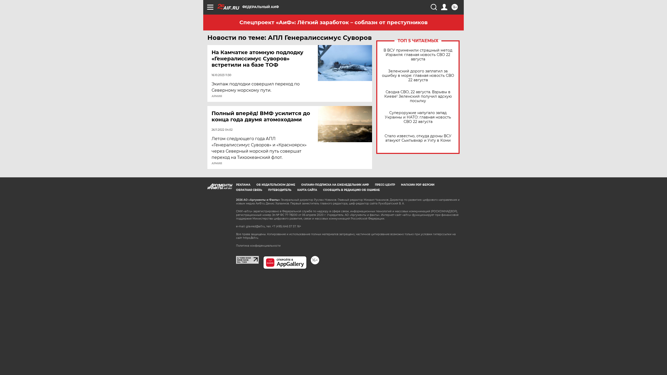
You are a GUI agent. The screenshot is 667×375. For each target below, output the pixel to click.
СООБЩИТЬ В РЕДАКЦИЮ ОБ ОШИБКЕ (351, 190)
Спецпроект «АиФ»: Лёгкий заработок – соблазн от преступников (333, 22)
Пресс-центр (385, 184)
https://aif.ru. (251, 238)
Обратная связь (249, 190)
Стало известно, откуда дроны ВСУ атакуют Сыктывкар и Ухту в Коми (418, 138)
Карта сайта (307, 190)
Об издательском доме (275, 184)
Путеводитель (279, 190)
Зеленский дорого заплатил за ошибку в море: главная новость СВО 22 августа (418, 75)
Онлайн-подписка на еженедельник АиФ (335, 184)
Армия (217, 96)
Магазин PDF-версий (417, 184)
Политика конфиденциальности (258, 245)
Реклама (243, 184)
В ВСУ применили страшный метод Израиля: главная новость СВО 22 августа (418, 54)
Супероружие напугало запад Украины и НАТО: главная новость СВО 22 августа (418, 117)
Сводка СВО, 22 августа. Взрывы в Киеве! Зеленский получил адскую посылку (418, 96)
